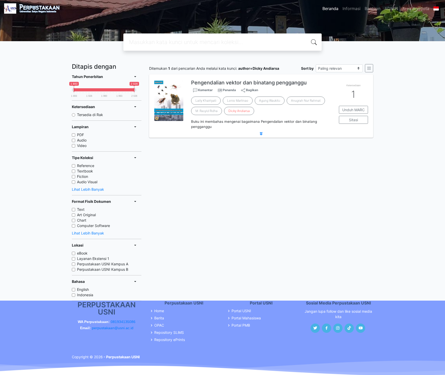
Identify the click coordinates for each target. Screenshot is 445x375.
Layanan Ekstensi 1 (93, 258)
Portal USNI (241, 311)
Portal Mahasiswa (246, 318)
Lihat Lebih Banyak (88, 189)
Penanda (229, 90)
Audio (82, 140)
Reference (85, 165)
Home (159, 311)
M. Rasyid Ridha (206, 111)
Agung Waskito (269, 100)
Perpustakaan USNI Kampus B (102, 269)
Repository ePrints (169, 340)
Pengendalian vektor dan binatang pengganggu (249, 83)
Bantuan (372, 8)
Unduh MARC (353, 110)
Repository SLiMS (169, 332)
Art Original (86, 215)
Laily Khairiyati (205, 100)
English (83, 289)
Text (80, 209)
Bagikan (251, 90)
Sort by (307, 68)
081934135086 (123, 322)
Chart (81, 220)
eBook (82, 253)
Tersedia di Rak (90, 114)
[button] (261, 133)
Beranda (330, 8)
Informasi (352, 8)
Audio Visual (87, 182)
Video (82, 145)
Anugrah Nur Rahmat (306, 100)
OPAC (159, 325)
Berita (159, 318)
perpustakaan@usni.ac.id (112, 328)
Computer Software (93, 225)
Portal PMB (241, 325)
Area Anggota (415, 8)
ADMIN (391, 8)
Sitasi (353, 120)
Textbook (85, 171)
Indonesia (85, 295)
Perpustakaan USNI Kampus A (102, 264)
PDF (80, 135)
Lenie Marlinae (237, 100)
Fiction (82, 176)
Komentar (205, 90)
